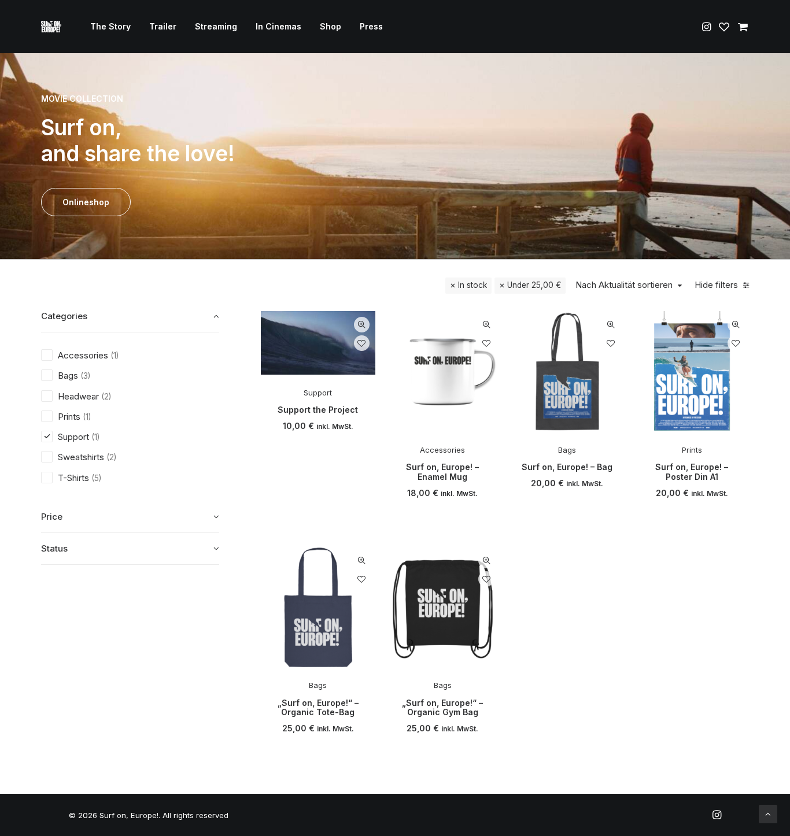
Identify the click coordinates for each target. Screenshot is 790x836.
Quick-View (362, 324)
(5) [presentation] (96, 478)
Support (318, 392)
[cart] (741, 26)
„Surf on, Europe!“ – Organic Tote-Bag (318, 707)
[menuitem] (110, 26)
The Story (110, 26)
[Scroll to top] (768, 813)
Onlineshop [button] (85, 202)
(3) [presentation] (85, 375)
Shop (330, 26)
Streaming (216, 26)
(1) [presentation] (114, 355)
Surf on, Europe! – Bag (567, 467)
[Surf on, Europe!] (51, 26)
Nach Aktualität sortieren (624, 285)
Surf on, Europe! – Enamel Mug (442, 472)
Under (534, 285)
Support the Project (318, 410)
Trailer (162, 26)
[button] (707, 26)
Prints (692, 449)
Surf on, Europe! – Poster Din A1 (691, 472)
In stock (472, 285)
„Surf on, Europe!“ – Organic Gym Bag (442, 707)
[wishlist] (724, 26)
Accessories (442, 449)
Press (371, 26)
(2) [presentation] (106, 396)
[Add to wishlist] (362, 343)
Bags (567, 449)
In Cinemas (278, 26)
